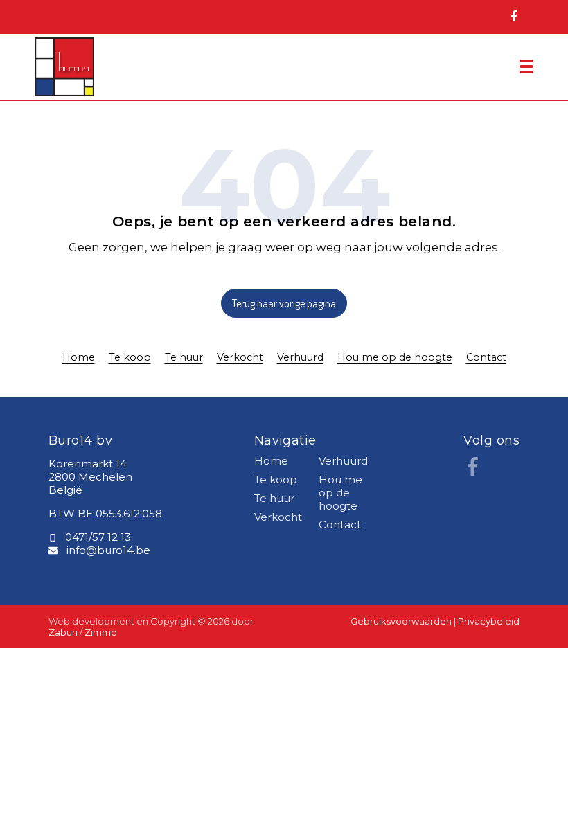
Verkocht (240, 357)
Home (78, 357)
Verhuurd (300, 357)
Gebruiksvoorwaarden (402, 621)
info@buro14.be (108, 550)
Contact (486, 357)
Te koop (130, 357)
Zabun (63, 632)
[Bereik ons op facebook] (472, 471)
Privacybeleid (489, 621)
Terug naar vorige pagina (284, 303)
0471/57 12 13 (98, 537)
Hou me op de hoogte (394, 357)
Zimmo (101, 632)
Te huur (184, 357)
